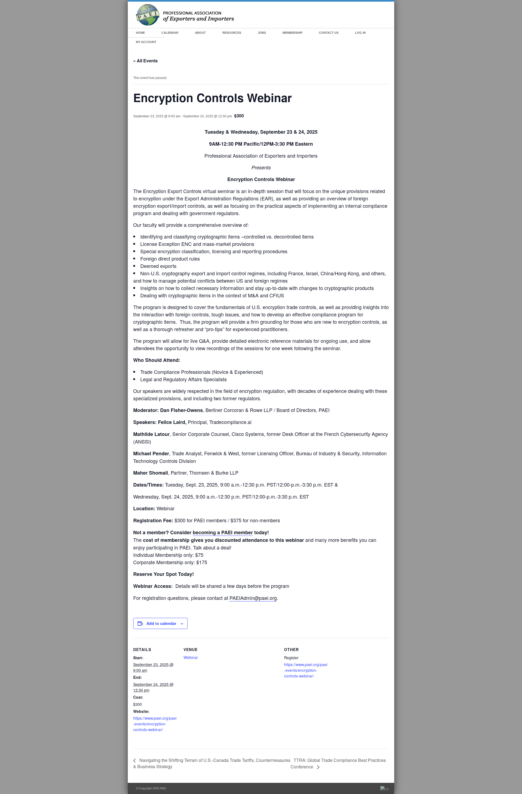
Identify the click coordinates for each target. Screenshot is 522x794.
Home (140, 32)
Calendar (169, 32)
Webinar (191, 657)
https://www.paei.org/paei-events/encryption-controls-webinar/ (154, 723)
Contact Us (328, 32)
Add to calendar (161, 623)
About (200, 32)
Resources (231, 32)
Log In (360, 32)
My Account (146, 42)
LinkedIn (386, 33)
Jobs (262, 32)
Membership (292, 32)
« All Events (145, 60)
